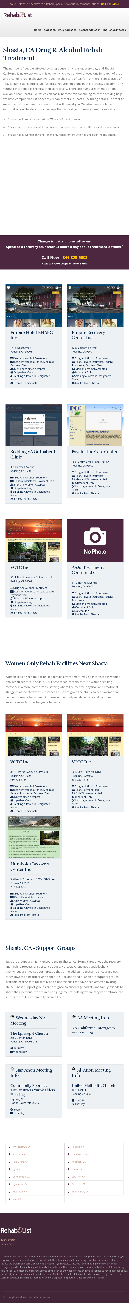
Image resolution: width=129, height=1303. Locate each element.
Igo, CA (16, 1169)
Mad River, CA (20, 1191)
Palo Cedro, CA (20, 1161)
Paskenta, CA (78, 1184)
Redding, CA (78, 1146)
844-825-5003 (110, 4)
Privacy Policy (8, 1243)
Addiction (50, 30)
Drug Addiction (67, 30)
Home (37, 30)
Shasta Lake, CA (21, 1154)
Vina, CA (17, 1198)
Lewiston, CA (78, 1176)
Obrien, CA (77, 1169)
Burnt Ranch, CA (80, 1191)
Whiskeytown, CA (21, 1146)
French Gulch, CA (80, 1154)
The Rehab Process (114, 30)
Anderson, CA (79, 1161)
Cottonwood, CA (21, 1176)
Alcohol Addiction (90, 30)
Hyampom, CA (20, 1184)
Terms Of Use (8, 1239)
